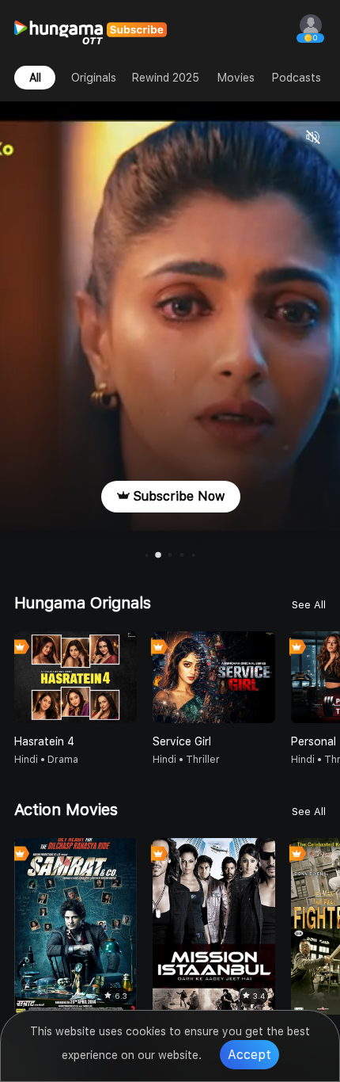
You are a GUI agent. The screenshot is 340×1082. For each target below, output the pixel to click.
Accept (249, 1054)
